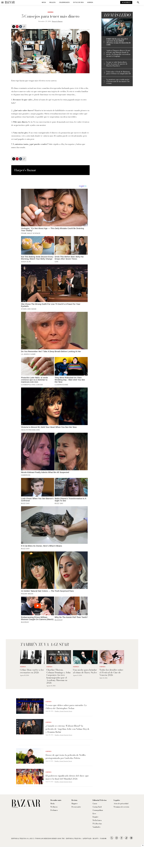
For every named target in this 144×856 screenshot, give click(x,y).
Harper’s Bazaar (57, 21)
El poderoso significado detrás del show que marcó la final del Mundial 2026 (67, 777)
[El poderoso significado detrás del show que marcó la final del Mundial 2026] (30, 776)
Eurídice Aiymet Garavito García (63, 711)
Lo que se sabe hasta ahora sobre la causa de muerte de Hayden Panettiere (116, 64)
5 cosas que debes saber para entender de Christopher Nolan (66, 707)
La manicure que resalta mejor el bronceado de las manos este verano (118, 81)
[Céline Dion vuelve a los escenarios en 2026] (32, 657)
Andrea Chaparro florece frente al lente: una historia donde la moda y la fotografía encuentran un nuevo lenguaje (118, 53)
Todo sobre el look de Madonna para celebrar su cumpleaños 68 (118, 73)
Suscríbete (126, 2)
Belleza (52, 2)
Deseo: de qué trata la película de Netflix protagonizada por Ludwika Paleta (66, 756)
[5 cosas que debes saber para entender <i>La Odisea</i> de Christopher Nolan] (30, 706)
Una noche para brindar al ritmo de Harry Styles (85, 671)
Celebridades (64, 2)
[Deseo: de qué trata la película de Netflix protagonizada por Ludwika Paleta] (30, 756)
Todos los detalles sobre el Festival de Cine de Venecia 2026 (111, 672)
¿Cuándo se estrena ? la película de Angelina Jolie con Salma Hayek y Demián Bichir (67, 729)
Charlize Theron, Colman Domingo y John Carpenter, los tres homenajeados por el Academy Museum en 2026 (58, 676)
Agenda (90, 2)
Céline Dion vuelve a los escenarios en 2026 (32, 671)
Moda (44, 2)
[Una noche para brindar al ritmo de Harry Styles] (85, 657)
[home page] (10, 2)
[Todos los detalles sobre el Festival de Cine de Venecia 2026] (112, 657)
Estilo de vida (78, 2)
